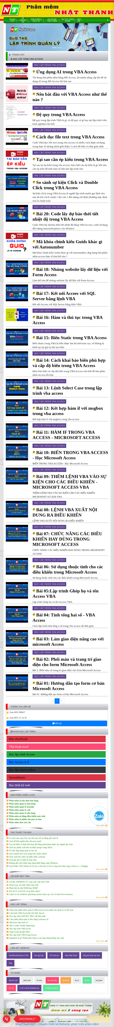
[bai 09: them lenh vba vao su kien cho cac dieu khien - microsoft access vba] (17, 476)
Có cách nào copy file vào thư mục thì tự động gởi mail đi (33, 838)
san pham (99, 980)
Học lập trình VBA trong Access (23, 935)
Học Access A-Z (19, 762)
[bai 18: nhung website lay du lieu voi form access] (17, 268)
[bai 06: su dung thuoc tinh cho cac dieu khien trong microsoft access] (17, 566)
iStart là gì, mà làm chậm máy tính (23, 885)
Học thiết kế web (19, 785)
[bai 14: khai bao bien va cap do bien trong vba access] (17, 359)
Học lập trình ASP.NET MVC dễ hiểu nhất (27, 916)
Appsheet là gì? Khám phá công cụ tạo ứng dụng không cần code (36, 938)
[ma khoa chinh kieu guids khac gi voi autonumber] (17, 243)
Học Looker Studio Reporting (22, 925)
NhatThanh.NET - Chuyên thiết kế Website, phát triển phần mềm (57, 1024)
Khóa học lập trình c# (18, 922)
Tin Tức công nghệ (67, 20)
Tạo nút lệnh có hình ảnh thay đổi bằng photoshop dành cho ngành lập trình (40, 844)
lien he (87, 980)
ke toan (39, 980)
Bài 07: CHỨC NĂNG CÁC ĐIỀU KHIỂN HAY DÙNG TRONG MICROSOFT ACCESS (67, 539)
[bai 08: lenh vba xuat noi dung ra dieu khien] (17, 509)
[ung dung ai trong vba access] (17, 71)
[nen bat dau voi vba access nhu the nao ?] (17, 93)
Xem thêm (100, 869)
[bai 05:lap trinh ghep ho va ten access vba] (17, 590)
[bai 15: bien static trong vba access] (17, 337)
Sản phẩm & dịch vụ (36, 20)
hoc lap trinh (52, 980)
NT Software (54, 955)
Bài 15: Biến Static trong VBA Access (71, 337)
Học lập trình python (22, 770)
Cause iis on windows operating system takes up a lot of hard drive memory (40, 894)
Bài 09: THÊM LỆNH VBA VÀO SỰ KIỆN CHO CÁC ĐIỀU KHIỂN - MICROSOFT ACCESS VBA (70, 482)
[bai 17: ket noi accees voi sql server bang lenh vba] (17, 293)
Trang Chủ (12, 20)
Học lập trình (39, 955)
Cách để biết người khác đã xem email (24, 841)
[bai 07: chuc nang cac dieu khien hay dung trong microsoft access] (17, 533)
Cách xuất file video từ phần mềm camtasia (26, 857)
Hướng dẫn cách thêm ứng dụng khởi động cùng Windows (33, 863)
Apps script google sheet (19, 932)
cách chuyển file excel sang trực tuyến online (27, 854)
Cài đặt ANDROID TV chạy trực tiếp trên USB (28, 882)
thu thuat (66, 980)
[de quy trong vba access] (17, 113)
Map (10, 963)
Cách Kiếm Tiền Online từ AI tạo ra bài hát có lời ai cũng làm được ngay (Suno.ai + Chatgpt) (48, 866)
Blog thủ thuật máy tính (91, 955)
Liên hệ (79, 20)
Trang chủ (18, 54)
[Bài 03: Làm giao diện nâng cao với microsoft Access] (17, 638)
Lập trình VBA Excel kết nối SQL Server (26, 913)
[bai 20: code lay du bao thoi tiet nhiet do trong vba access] (17, 213)
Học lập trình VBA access (49, 65)
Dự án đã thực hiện (52, 20)
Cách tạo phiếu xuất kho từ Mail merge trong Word (30, 847)
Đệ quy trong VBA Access (60, 114)
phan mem (27, 980)
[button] (13, 37)
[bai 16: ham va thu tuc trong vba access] (17, 315)
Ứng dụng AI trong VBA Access (66, 71)
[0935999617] (6, 1019)
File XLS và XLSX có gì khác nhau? (24, 891)
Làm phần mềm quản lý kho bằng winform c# (28, 919)
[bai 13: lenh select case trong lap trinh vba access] (17, 387)
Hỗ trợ (58, 723)
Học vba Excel (18, 739)
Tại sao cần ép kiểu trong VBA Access (72, 159)
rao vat (11, 988)
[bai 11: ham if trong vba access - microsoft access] (17, 431)
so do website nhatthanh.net (29, 988)
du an (77, 980)
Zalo (12, 712)
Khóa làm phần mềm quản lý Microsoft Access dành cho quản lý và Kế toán (41, 910)
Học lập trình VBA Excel (20, 929)
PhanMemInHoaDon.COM (18, 955)
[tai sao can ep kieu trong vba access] (17, 161)
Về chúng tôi (22, 20)
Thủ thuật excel (18, 746)
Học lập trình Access (22, 754)
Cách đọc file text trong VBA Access (70, 136)
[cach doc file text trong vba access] (17, 136)
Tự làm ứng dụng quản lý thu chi (22, 850)
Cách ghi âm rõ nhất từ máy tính (22, 860)
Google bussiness (51, 988)
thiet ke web (13, 980)
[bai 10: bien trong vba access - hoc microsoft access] (17, 452)
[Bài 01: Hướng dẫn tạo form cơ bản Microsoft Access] (17, 682)
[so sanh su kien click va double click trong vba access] (17, 181)
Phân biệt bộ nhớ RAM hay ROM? (23, 888)
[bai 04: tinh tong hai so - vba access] (17, 614)
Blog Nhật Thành (71, 955)
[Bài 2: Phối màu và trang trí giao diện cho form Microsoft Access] (17, 658)
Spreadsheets (17, 777)
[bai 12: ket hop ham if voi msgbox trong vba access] (17, 407)
